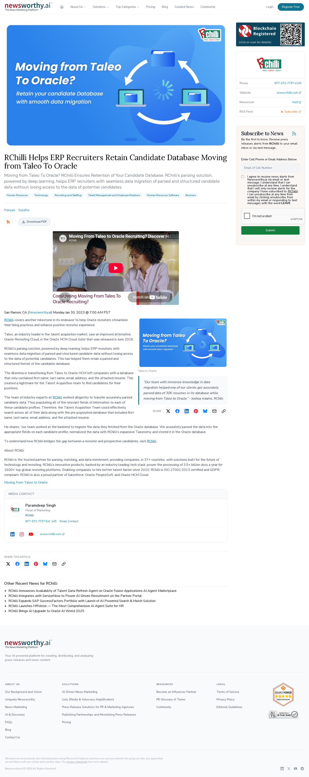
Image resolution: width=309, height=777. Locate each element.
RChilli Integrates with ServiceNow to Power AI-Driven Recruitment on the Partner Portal (75, 596)
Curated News (184, 7)
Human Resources (17, 195)
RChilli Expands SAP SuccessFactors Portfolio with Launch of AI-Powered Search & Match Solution (82, 601)
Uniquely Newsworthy (20, 699)
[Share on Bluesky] (205, 411)
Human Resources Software (163, 195)
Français (9, 210)
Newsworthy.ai (40, 312)
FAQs (8, 722)
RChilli (9, 320)
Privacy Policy (226, 699)
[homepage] (61, 7)
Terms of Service (228, 692)
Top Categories (126, 7)
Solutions (99, 7)
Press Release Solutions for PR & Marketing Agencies (98, 707)
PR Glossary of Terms (170, 699)
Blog (165, 7)
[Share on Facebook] (177, 411)
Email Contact (69, 521)
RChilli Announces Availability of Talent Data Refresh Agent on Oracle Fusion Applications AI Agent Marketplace (92, 590)
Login (269, 7)
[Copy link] (224, 411)
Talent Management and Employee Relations (114, 195)
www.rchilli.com (50, 534)
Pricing (150, 7)
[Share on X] (168, 411)
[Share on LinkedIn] (187, 411)
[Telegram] (302, 768)
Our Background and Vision (23, 692)
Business (191, 195)
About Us (76, 7)
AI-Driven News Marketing (79, 692)
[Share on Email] (214, 411)
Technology (41, 195)
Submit (270, 230)
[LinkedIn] (12, 534)
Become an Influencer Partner (176, 692)
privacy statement (77, 762)
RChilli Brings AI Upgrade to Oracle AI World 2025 (46, 611)
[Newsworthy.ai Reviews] (283, 695)
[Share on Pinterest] (196, 411)
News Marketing (16, 707)
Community (208, 7)
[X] (289, 768)
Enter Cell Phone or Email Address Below (269, 159)
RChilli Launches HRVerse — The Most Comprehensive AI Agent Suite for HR (66, 606)
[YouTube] (31, 534)
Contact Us (12, 737)
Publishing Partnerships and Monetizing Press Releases (99, 715)
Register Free (291, 7)
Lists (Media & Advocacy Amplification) (88, 699)
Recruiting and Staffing (68, 195)
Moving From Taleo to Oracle (26, 482)
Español (24, 210)
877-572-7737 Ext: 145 (40, 521)
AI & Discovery (15, 715)
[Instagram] (21, 534)
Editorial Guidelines (229, 707)
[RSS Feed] (8, 221)
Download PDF (37, 222)
